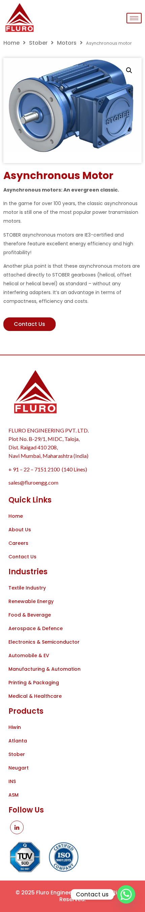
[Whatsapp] (126, 894)
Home (11, 43)
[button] (129, 70)
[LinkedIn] (17, 827)
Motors (67, 43)
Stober (38, 43)
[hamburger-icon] (134, 18)
